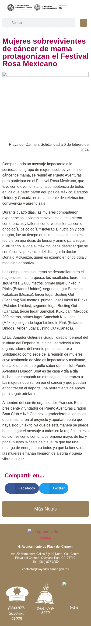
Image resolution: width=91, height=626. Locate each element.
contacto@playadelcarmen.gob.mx (45, 569)
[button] (83, 23)
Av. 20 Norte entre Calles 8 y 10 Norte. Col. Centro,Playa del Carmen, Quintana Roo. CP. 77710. (45, 556)
